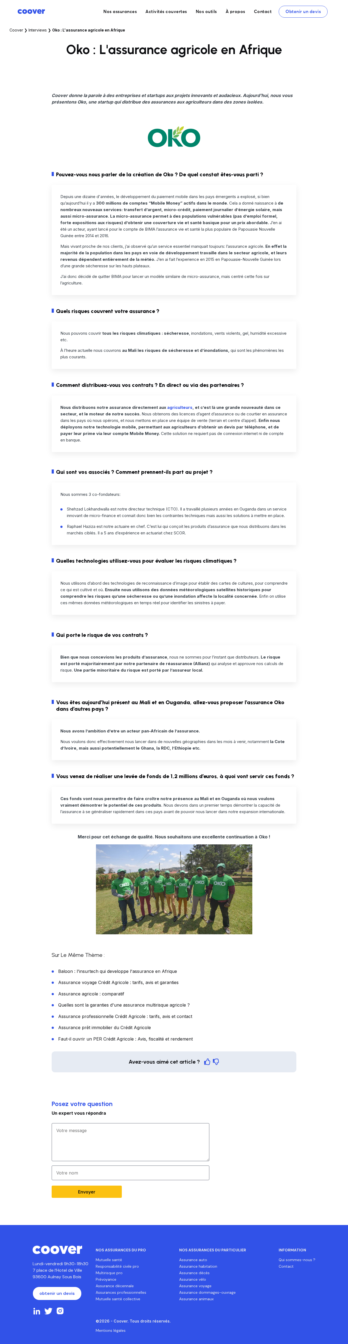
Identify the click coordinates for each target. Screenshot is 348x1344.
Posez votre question (82, 1104)
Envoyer (86, 1192)
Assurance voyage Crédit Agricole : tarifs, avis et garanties (118, 982)
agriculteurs (179, 407)
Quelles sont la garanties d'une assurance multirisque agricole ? (124, 1005)
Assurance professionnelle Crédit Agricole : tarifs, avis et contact (125, 1016)
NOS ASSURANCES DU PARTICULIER (212, 1250)
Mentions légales (111, 1330)
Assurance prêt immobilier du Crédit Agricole (104, 1027)
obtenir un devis (57, 1293)
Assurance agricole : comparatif (91, 994)
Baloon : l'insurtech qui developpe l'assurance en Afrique (117, 971)
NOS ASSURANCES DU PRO (121, 1250)
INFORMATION (292, 1250)
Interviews (38, 30)
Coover (16, 30)
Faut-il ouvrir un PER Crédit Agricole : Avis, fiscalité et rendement (125, 1039)
